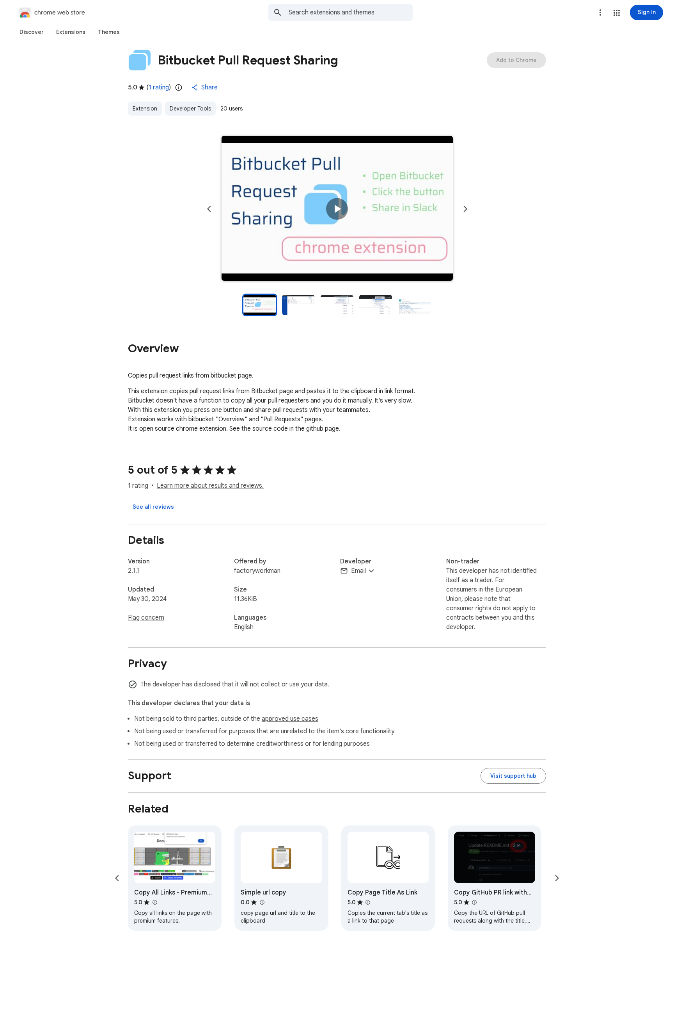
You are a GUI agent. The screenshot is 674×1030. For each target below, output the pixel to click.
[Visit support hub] (513, 775)
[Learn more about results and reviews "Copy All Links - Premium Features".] (154, 902)
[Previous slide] (209, 209)
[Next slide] (465, 209)
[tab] (31, 32)
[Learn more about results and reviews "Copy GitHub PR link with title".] (474, 902)
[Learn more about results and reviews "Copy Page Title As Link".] (367, 902)
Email (358, 571)
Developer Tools (190, 108)
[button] (616, 13)
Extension (145, 108)
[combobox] (351, 12)
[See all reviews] (153, 506)
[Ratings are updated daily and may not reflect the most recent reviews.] (178, 87)
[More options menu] (600, 12)
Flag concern (146, 618)
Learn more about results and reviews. (210, 486)
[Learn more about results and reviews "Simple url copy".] (261, 902)
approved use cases (290, 719)
